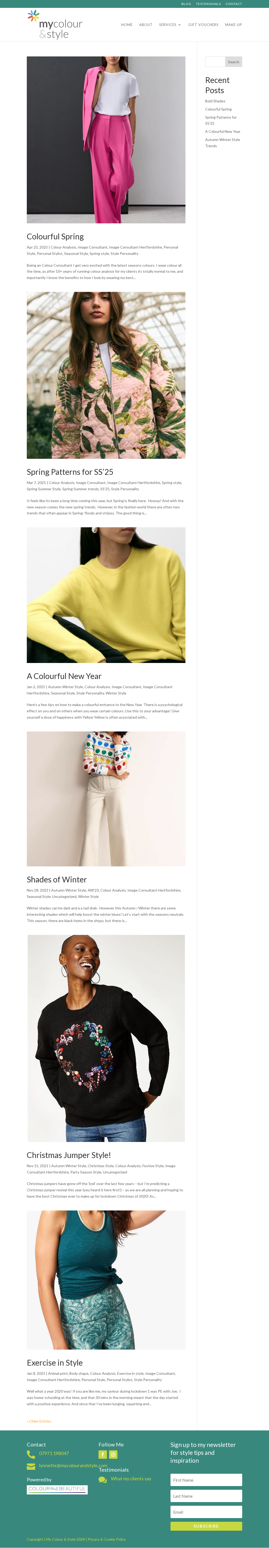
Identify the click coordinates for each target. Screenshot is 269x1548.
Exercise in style (130, 1373)
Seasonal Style (76, 253)
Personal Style (93, 1379)
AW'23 (93, 890)
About (146, 25)
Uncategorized (64, 896)
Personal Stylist (50, 253)
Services (168, 25)
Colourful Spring (55, 236)
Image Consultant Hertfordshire (135, 247)
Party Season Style (85, 1172)
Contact (234, 4)
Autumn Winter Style (65, 687)
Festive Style (153, 1165)
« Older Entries (39, 1421)
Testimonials (208, 4)
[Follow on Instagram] (113, 1454)
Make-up (233, 25)
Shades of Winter (57, 879)
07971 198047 (54, 1453)
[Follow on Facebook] (103, 1454)
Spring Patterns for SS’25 (70, 471)
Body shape (79, 1373)
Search (233, 62)
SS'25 (105, 489)
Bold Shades (215, 101)
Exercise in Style (55, 1362)
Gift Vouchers (203, 25)
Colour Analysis (63, 247)
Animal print (58, 1373)
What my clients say (131, 1478)
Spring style (99, 253)
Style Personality (124, 253)
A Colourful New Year (64, 676)
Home (127, 25)
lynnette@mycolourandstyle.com (73, 1465)
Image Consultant (92, 247)
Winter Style (116, 693)
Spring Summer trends (80, 489)
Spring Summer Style (44, 489)
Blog (186, 4)
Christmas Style (101, 1165)
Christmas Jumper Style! (69, 1155)
